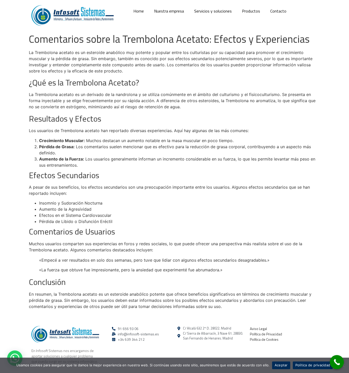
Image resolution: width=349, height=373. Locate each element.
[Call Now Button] (337, 362)
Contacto (278, 11)
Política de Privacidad (266, 334)
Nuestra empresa (169, 11)
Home (138, 11)
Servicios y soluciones (213, 11)
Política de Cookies (264, 339)
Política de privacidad (312, 365)
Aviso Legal (258, 328)
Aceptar (281, 365)
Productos (251, 11)
